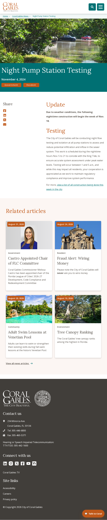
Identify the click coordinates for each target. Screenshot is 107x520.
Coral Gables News (20, 16)
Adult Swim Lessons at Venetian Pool (29, 326)
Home (5, 16)
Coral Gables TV (11, 472)
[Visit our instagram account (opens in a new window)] (11, 463)
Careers (7, 493)
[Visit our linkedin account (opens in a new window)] (5, 463)
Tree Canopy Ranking (78, 326)
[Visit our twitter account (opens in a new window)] (17, 463)
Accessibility (9, 488)
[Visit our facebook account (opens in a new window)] (22, 463)
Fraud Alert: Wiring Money (78, 255)
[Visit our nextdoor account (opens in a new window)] (34, 463)
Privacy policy (10, 499)
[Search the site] (92, 7)
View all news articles (17, 363)
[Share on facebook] (23, 110)
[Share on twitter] (23, 119)
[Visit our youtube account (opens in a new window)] (28, 463)
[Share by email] (23, 124)
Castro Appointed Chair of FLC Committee (29, 255)
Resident (31, 85)
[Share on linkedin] (23, 115)
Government (11, 85)
